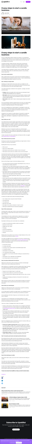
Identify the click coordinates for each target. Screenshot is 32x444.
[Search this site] (21, 1)
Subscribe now (16, 429)
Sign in (24, 1)
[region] (16, 441)
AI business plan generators (22, 239)
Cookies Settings (12, 442)
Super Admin (7, 13)
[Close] (31, 440)
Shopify (17, 236)
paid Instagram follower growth (9, 308)
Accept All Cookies (18, 442)
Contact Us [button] (3, 374)
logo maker (23, 185)
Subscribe (28, 1)
